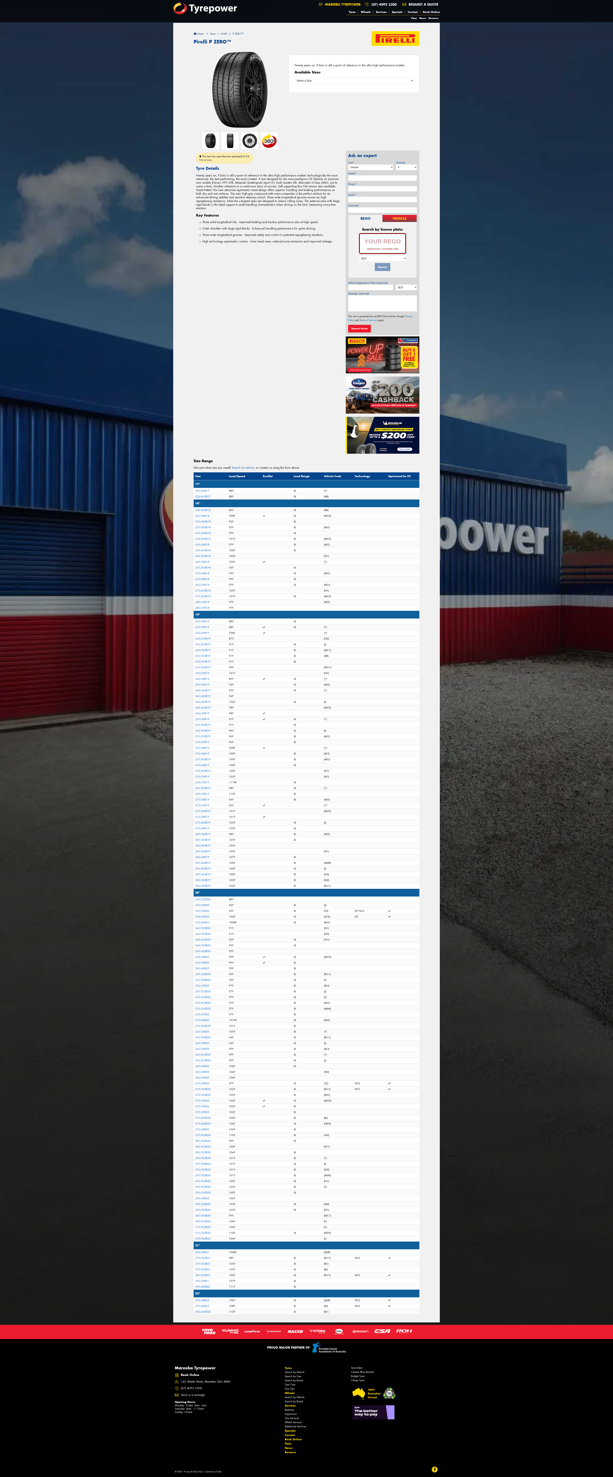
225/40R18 (202, 516)
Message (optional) (358, 293)
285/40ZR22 (203, 1311)
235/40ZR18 (203, 527)
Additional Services (295, 1426)
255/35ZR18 (203, 567)
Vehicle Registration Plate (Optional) (368, 283)
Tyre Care (290, 1384)
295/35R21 (202, 1281)
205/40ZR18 (203, 510)
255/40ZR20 (203, 1026)
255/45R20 (202, 1031)
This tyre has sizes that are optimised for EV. (224, 158)
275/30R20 (202, 1083)
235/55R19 (202, 673)
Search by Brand (294, 1380)
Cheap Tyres (357, 1380)
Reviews (434, 18)
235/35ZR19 (203, 638)
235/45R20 (202, 916)
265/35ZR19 (203, 788)
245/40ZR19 (203, 696)
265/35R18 (202, 585)
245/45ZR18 (203, 550)
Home (200, 33)
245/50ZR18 (203, 556)
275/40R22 (202, 1306)
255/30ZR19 (203, 725)
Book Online (431, 12)
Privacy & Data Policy (193, 1471)
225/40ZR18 (203, 521)
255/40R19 (202, 748)
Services (381, 12)
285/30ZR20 (203, 1141)
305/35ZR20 (203, 1221)
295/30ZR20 (203, 1158)
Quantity (400, 162)
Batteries (289, 1410)
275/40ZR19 (203, 811)
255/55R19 (202, 782)
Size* (351, 162)
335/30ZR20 (203, 1238)
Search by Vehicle (294, 1372)
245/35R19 (202, 684)
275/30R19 (202, 799)
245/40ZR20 (203, 951)
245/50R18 (202, 562)
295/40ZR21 (203, 1286)
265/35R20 (202, 1049)
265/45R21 (202, 1252)
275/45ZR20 (203, 1135)
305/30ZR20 (203, 1204)
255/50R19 (202, 776)
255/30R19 (202, 719)
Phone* (352, 184)
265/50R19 (202, 794)
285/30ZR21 (203, 1275)
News (422, 18)
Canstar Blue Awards (362, 1372)
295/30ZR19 (203, 863)
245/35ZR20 (203, 928)
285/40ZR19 (203, 845)
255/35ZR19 (203, 730)
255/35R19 (202, 742)
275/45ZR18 (203, 590)
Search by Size (293, 1376)
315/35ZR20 (203, 1227)
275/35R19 (202, 805)
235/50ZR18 (203, 539)
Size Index (356, 1368)
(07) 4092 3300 (384, 4)
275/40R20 (202, 1129)
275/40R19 (202, 817)
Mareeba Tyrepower (342, 4)
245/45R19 (202, 713)
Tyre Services (292, 1418)
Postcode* (353, 205)
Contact (413, 12)
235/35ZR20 (203, 899)
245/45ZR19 (203, 702)
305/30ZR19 (203, 880)
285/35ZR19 (203, 840)
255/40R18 (202, 573)
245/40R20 (202, 957)
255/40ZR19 (203, 759)
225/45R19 (202, 633)
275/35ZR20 (203, 1089)
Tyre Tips (289, 1388)
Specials (397, 12)
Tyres (352, 12)
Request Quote (359, 328)
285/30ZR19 (203, 834)
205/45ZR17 (203, 496)
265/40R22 (202, 1300)
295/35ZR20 (203, 1181)
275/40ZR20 (203, 1118)
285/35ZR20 (203, 1146)
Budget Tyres (358, 1376)
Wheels (366, 12)
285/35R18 (202, 602)
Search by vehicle (243, 468)
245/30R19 (202, 679)
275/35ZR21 (203, 1263)
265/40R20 (202, 1066)
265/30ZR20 (203, 1037)
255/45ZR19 (203, 771)
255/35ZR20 (203, 991)
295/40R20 (202, 1198)
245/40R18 (202, 544)
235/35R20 (202, 905)
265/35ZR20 (203, 1054)
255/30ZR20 (203, 974)
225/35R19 (202, 621)
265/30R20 (202, 1043)
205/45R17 (202, 490)
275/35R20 (202, 1100)
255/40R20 (202, 1020)
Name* (352, 173)
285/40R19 (202, 857)
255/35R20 (202, 985)
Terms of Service (368, 320)
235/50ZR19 (203, 667)
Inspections (291, 1414)
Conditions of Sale (213, 1471)
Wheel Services (293, 1422)
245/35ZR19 (203, 690)
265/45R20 (202, 1072)
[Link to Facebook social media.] (435, 1469)
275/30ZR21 (203, 1258)
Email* (352, 195)
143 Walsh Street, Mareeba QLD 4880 (205, 1382)
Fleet (414, 18)
